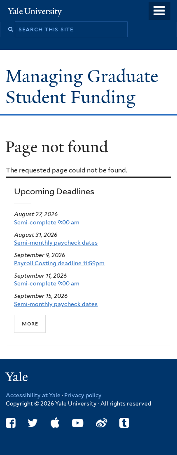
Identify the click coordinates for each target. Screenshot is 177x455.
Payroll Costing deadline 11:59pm (59, 263)
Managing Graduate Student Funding (81, 86)
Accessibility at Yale (33, 395)
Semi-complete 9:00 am (46, 222)
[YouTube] (77, 423)
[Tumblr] (124, 423)
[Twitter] (33, 423)
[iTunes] (55, 423)
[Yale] (18, 378)
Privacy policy (83, 395)
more (30, 323)
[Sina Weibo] (101, 423)
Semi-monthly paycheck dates (56, 242)
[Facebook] (10, 423)
